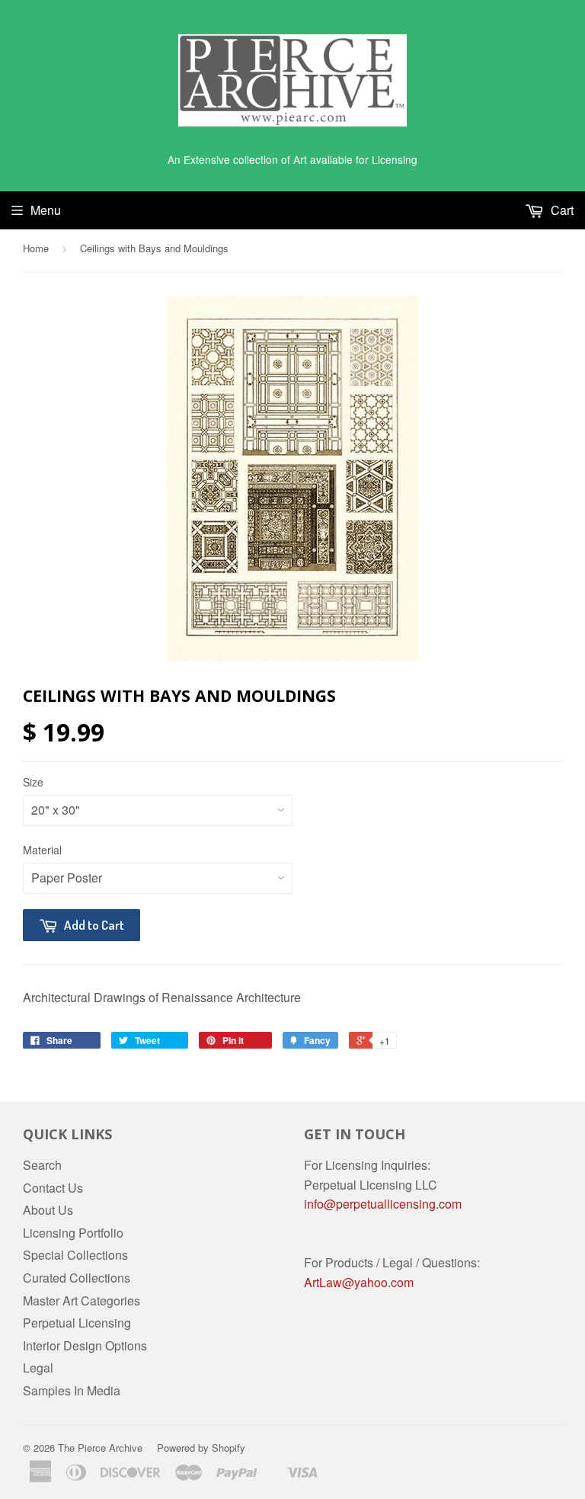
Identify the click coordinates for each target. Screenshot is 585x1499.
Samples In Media (71, 1390)
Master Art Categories (81, 1300)
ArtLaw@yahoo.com (359, 1282)
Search (42, 1165)
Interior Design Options (85, 1345)
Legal (38, 1367)
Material (42, 849)
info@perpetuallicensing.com (383, 1203)
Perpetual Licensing (77, 1322)
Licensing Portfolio (73, 1232)
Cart (561, 210)
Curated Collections (76, 1277)
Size (33, 782)
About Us (48, 1210)
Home (36, 248)
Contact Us (53, 1187)
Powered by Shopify (201, 1447)
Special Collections (75, 1255)
